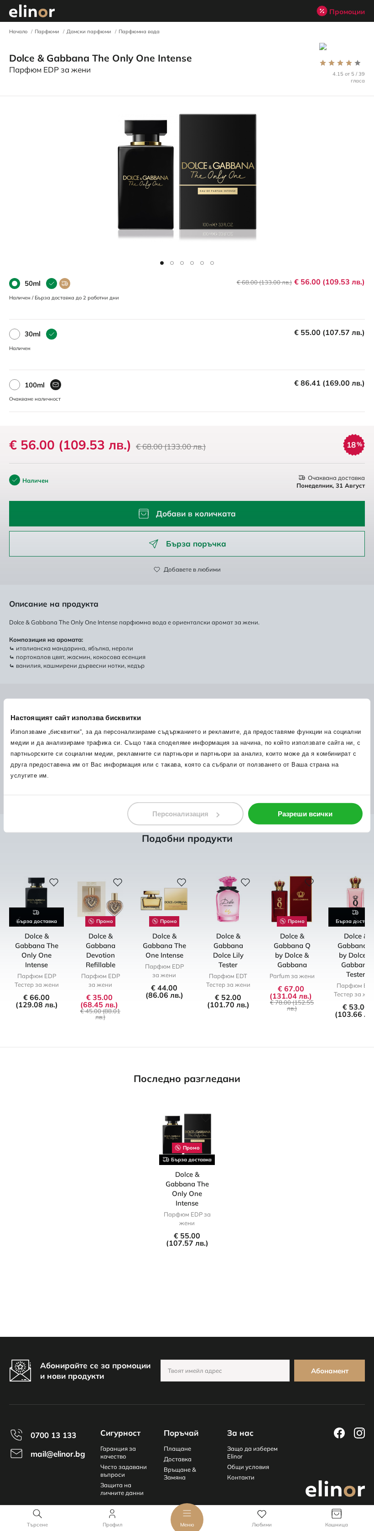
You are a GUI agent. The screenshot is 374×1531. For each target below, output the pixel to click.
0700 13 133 (53, 1435)
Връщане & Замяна (180, 1473)
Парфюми (47, 31)
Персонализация (180, 814)
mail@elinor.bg (58, 1454)
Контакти (241, 1477)
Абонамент (329, 1370)
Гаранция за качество (118, 1452)
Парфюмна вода (139, 31)
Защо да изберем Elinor (252, 1452)
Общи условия (248, 1466)
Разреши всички (305, 814)
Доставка (178, 1459)
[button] (162, 263)
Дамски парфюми (89, 31)
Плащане (177, 1448)
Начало (18, 31)
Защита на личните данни (122, 1488)
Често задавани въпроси (123, 1470)
